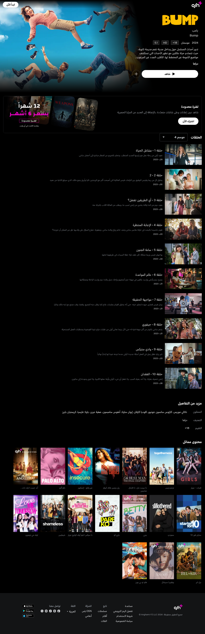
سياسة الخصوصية (124, 621)
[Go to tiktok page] (50, 611)
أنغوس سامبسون (111, 412)
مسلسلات (102, 611)
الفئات (104, 621)
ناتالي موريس (180, 412)
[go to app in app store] (28, 606)
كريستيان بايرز (69, 412)
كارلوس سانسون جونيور (160, 412)
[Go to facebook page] (59, 611)
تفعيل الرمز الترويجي (123, 611)
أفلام (104, 616)
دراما (195, 63)
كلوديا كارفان (140, 412)
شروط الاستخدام (124, 616)
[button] (10, 5)
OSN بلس (87, 611)
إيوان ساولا (127, 412)
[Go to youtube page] (46, 611)
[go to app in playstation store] (28, 616)
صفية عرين (95, 412)
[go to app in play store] (28, 611)
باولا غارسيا (83, 412)
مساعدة (129, 606)
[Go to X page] (42, 611)
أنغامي (88, 616)
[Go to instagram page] (54, 611)
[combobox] (174, 137)
